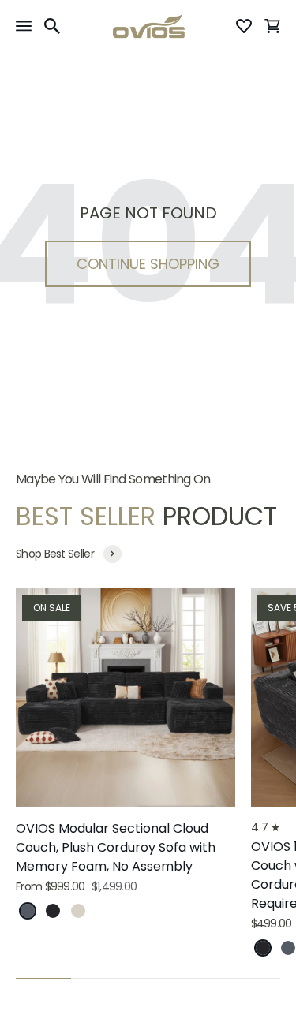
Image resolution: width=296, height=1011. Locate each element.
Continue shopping (148, 264)
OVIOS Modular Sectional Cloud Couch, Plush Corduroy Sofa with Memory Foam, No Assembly (115, 847)
